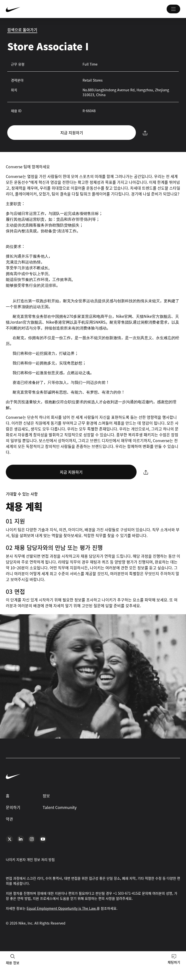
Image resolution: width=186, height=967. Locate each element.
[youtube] (42, 839)
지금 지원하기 (71, 132)
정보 (46, 796)
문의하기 (13, 807)
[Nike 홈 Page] (42, 9)
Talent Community (60, 807)
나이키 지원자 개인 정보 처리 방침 (30, 859)
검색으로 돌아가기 (22, 30)
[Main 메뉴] (173, 9)
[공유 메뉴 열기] (145, 132)
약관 (9, 819)
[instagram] (31, 839)
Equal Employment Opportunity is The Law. (62, 908)
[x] (9, 839)
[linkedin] (20, 839)
